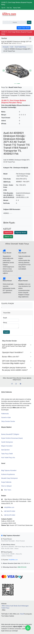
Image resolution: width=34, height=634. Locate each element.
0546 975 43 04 (22, 567)
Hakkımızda (5, 414)
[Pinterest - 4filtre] (21, 384)
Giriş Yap (9, 8)
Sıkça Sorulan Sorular (8, 421)
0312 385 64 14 (25, 563)
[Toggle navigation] (30, 38)
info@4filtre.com (13, 559)
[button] (17, 70)
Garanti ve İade (6, 417)
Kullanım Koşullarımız (8, 474)
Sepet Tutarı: (23, 28)
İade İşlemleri (5, 450)
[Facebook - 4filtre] (12, 384)
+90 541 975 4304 (9, 515)
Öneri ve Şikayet (6, 486)
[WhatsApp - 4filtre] (17, 384)
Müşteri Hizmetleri (6, 446)
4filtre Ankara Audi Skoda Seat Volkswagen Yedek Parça (15, 607)
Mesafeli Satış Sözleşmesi (9, 478)
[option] (17, 70)
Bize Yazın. (7, 490)
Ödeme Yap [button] (8, 237)
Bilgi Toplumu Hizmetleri (8, 470)
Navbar (4, 38)
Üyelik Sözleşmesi (7, 442)
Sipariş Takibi (16, 8)
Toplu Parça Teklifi (7, 454)
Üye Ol (3, 8)
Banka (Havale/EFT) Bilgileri (10, 434)
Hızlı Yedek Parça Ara (8, 458)
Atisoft (22, 614)
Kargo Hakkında (6, 482)
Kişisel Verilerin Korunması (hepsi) (12, 438)
